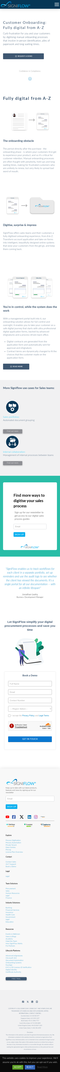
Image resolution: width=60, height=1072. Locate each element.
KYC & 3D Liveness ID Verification (18, 967)
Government (10, 917)
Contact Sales (11, 862)
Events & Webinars (13, 934)
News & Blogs (11, 936)
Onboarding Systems (14, 963)
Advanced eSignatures (14, 956)
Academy (9, 939)
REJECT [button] (30, 1067)
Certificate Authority (13, 972)
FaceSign (9, 965)
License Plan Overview (14, 852)
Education (10, 922)
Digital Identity (11, 970)
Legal (7, 876)
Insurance (9, 912)
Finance (9, 898)
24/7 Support (11, 864)
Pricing (8, 850)
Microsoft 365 (11, 958)
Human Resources (13, 893)
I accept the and (30, 715)
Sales (7, 891)
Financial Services (12, 910)
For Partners (10, 946)
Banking (9, 908)
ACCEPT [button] (18, 1067)
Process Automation (13, 843)
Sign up (19, 534)
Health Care (10, 915)
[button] (57, 4)
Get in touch (30, 739)
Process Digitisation (13, 840)
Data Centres (11, 847)
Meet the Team (11, 941)
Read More (42, 1067)
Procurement (11, 888)
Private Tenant (11, 845)
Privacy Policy (28, 715)
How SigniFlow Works (14, 943)
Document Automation (14, 960)
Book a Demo (11, 866)
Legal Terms (44, 715)
